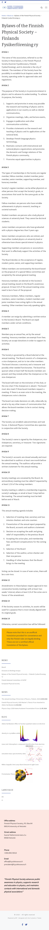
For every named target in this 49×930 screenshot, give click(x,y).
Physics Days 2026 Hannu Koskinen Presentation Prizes (20, 708)
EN (3, 797)
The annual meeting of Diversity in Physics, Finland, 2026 (21, 699)
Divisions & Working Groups (11, 671)
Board (4, 667)
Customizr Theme (35, 918)
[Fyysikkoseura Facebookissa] (2, 2)
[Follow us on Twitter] (5, 2)
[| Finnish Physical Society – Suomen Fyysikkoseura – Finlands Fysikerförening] (13, 7)
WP (16, 918)
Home (4, 16)
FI (2, 800)
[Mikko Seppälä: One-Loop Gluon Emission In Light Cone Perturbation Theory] (24, 774)
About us (10, 16)
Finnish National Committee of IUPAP (14, 680)
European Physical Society (11, 684)
